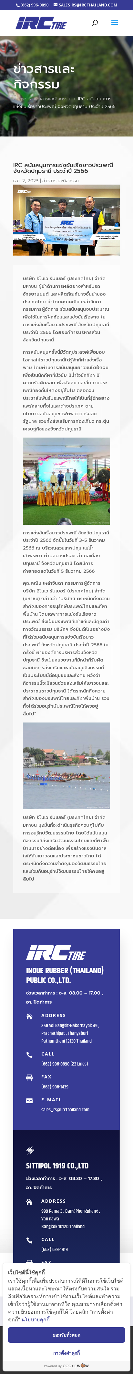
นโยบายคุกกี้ (35, 1319)
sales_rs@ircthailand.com (65, 1110)
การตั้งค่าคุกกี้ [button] (66, 1353)
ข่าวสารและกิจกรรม (60, 180)
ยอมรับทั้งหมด (66, 1335)
